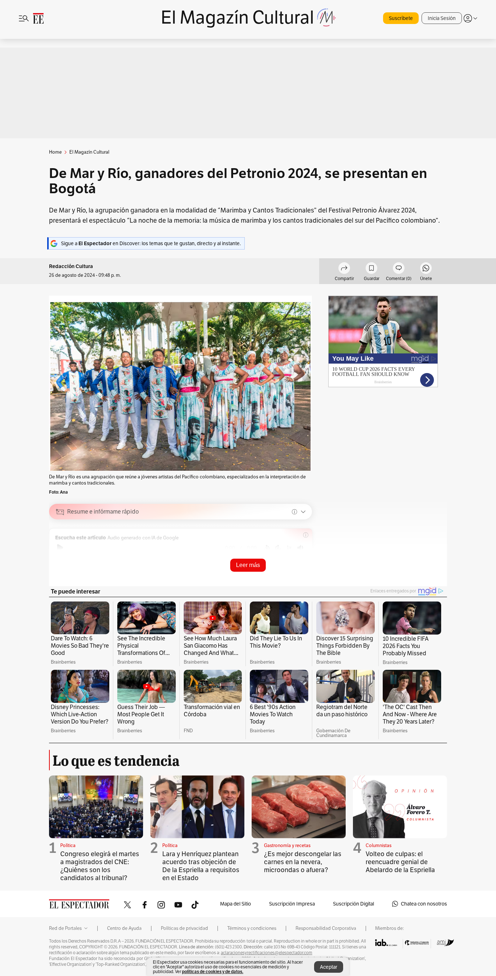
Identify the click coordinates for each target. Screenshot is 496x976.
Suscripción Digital (353, 903)
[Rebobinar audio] (266, 547)
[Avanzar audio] (278, 547)
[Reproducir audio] (60, 547)
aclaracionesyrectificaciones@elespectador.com (266, 952)
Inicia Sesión (442, 18)
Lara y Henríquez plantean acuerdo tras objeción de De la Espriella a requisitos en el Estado (200, 866)
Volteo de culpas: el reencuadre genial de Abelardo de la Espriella (400, 862)
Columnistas (378, 845)
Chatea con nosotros (424, 903)
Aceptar (328, 967)
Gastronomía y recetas (287, 845)
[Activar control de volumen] (300, 548)
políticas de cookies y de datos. (212, 971)
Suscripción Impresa (292, 903)
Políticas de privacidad (184, 928)
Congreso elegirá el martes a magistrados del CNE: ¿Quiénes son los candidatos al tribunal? (99, 866)
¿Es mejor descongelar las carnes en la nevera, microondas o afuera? (302, 862)
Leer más (248, 565)
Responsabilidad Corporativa (326, 928)
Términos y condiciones (251, 928)
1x (289, 547)
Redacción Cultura (71, 266)
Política (68, 845)
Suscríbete (401, 18)
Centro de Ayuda (124, 928)
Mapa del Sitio (235, 903)
